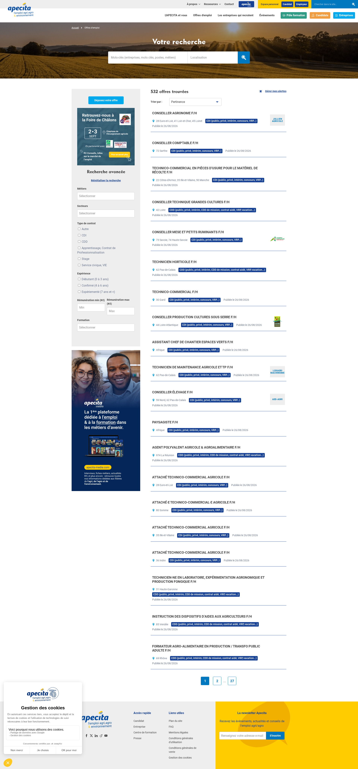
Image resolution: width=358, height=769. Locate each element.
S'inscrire (275, 735)
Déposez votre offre (106, 100)
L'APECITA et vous (176, 15)
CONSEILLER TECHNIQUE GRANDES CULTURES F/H (191, 202)
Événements (267, 15)
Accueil (75, 27)
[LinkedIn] (96, 735)
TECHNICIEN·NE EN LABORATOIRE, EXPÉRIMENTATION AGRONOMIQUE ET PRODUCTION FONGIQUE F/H (208, 579)
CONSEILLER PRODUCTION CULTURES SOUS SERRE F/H (194, 317)
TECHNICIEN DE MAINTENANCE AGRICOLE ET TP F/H (192, 367)
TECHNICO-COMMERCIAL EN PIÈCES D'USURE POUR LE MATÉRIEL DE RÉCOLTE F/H (205, 170)
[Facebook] (86, 735)
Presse (137, 738)
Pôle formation (296, 15)
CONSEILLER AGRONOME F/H (174, 113)
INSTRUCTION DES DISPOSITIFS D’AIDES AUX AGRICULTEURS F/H (202, 616)
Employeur (301, 4)
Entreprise (139, 726)
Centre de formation (145, 732)
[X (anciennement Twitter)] (91, 735)
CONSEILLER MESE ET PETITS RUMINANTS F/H (188, 232)
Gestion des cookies (180, 757)
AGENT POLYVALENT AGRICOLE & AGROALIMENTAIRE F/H (196, 447)
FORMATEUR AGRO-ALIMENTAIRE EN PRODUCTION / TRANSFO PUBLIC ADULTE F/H (206, 648)
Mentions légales (178, 732)
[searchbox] (328, 4)
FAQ (171, 726)
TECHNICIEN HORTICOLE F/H (174, 262)
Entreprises (346, 15)
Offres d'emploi (202, 15)
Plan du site (175, 720)
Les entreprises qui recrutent (235, 15)
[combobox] (213, 57)
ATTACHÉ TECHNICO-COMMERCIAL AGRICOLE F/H (191, 477)
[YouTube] (105, 735)
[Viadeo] (101, 735)
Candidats (322, 15)
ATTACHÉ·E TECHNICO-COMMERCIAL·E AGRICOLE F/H (193, 502)
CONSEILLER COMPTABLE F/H (175, 143)
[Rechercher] (353, 4)
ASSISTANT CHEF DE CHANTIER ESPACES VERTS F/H (192, 342)
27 (232, 681)
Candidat (287, 4)
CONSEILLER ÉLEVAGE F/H (172, 392)
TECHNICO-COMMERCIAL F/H (175, 292)
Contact (229, 4)
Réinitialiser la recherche (106, 180)
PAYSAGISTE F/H (165, 422)
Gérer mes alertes (275, 91)
